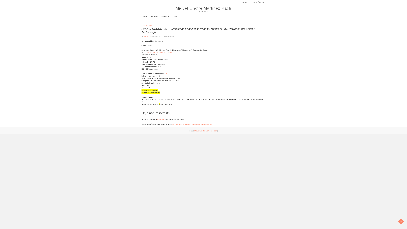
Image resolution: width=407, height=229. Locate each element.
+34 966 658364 (243, 2)
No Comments (169, 37)
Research (165, 16)
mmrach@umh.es (258, 2)
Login (174, 16)
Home (145, 16)
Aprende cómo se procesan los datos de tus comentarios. (192, 124)
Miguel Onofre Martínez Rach (203, 8)
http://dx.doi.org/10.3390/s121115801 (160, 52)
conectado (161, 119)
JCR (165, 73)
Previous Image (146, 25)
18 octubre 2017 (155, 37)
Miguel (145, 37)
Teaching (154, 16)
